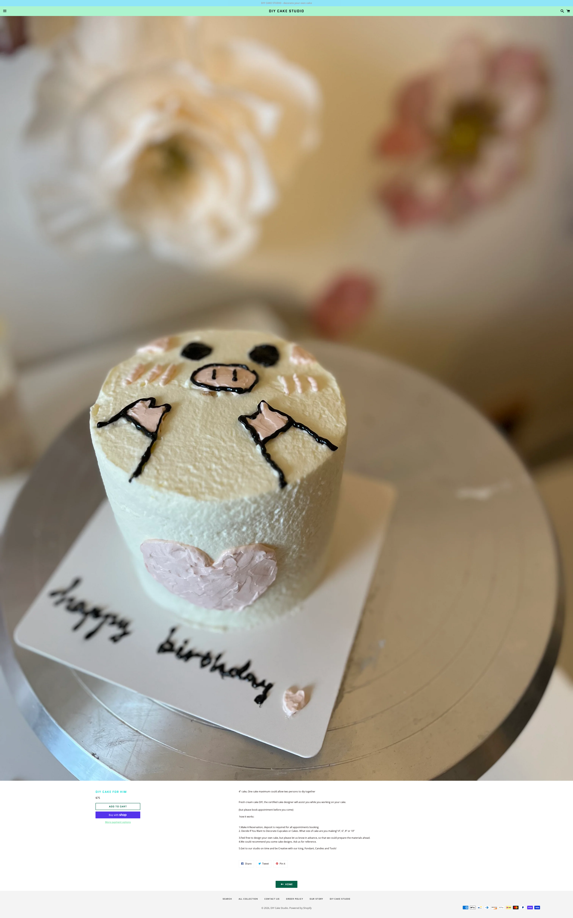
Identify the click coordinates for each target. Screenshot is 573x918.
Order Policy (294, 898)
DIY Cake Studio (286, 11)
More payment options (118, 822)
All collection (248, 898)
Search (227, 898)
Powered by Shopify (300, 908)
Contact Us (271, 898)
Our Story (316, 898)
